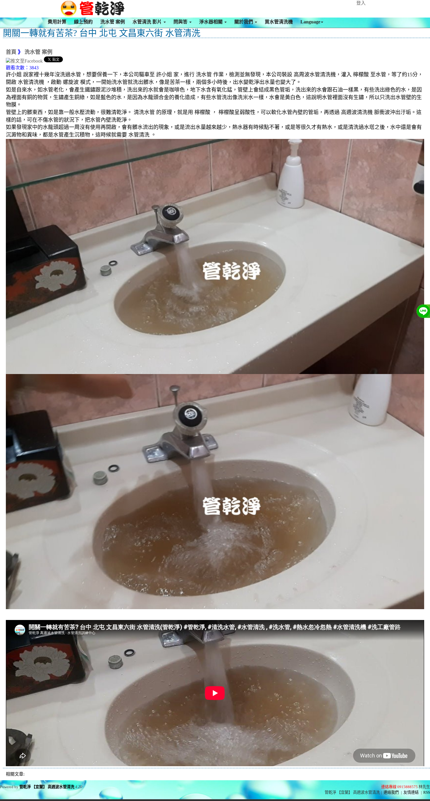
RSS (426, 792)
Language (310, 21)
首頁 (11, 52)
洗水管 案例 (112, 21)
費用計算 (57, 21)
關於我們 (244, 21)
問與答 (181, 21)
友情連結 (411, 792)
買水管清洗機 (279, 21)
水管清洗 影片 (148, 21)
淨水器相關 (211, 21)
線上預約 (83, 21)
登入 (361, 3)
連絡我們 (391, 792)
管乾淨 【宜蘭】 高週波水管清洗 (46, 787)
